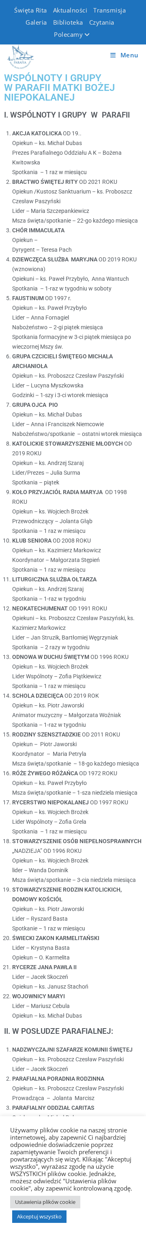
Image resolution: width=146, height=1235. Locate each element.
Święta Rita (30, 10)
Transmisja (109, 10)
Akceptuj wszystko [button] (39, 1216)
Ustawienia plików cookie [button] (45, 1202)
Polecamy (68, 34)
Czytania (101, 22)
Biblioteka (68, 22)
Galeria (36, 22)
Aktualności (70, 10)
